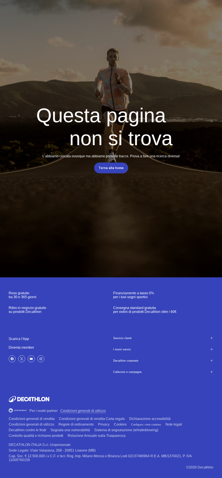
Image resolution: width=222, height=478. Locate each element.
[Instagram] (40, 358)
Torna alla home (111, 168)
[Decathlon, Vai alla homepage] (29, 399)
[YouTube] (31, 358)
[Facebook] (12, 358)
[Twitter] (21, 358)
